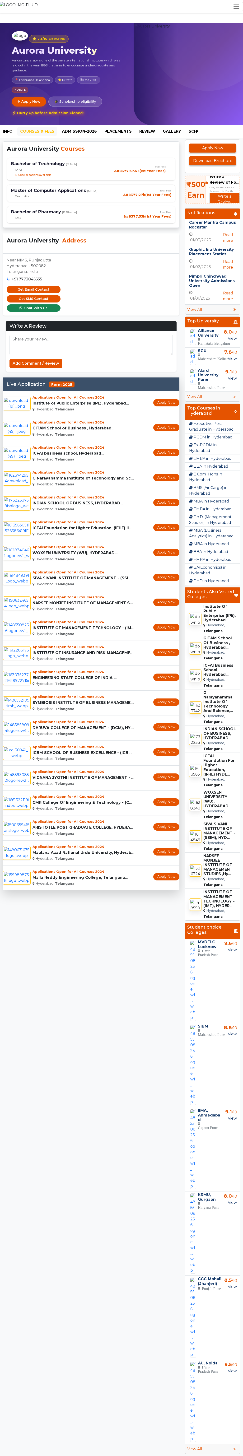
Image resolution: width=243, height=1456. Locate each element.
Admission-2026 (79, 131)
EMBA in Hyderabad (212, 458)
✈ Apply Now (29, 101)
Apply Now (166, 402)
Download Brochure (212, 160)
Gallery (172, 131)
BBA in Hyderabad (210, 466)
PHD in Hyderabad (211, 581)
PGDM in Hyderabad (213, 437)
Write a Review (224, 199)
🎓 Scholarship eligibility (75, 101)
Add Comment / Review (36, 363)
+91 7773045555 (27, 279)
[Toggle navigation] (236, 6)
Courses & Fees (37, 131)
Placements (118, 131)
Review (147, 131)
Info (8, 131)
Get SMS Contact (33, 299)
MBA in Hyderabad (211, 501)
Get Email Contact (33, 289)
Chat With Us (35, 308)
